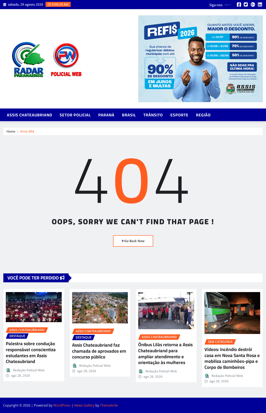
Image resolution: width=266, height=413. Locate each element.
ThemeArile (109, 405)
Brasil (129, 115)
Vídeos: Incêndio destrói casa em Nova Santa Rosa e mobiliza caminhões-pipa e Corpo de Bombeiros (232, 358)
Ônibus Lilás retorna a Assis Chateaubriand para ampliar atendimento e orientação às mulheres (165, 353)
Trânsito (153, 115)
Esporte (179, 115)
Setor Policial (75, 115)
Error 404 (27, 131)
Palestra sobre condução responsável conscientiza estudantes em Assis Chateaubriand (31, 352)
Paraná (106, 115)
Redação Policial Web (28, 370)
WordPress (62, 405)
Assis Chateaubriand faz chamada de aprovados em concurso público (99, 351)
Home (10, 131)
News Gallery (84, 405)
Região (203, 115)
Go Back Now (134, 241)
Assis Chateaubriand (29, 115)
